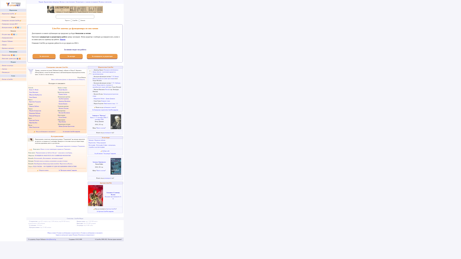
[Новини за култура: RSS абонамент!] (16, 27)
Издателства (92, 142)
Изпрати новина (44, 170)
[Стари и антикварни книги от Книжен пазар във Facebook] (14, 55)
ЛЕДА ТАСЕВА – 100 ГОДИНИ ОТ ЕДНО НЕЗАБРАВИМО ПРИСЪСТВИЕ (55, 166)
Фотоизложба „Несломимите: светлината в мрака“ (48, 158)
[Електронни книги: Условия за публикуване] (15, 13)
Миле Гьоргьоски (34, 127)
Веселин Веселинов (64, 112)
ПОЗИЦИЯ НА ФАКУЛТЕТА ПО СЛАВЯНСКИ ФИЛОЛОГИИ (53, 155)
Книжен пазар (6, 55)
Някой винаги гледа (109, 103)
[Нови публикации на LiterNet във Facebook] (14, 34)
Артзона (4, 69)
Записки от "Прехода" (99, 115)
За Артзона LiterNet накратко (105, 211)
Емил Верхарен (33, 92)
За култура (106, 137)
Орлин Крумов (63, 89)
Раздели (41, 2)
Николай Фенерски (34, 115)
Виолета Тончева (63, 108)
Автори (4, 44)
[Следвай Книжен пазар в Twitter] (16, 55)
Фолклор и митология (105, 2)
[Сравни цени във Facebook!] (17, 58)
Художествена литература (51, 2)
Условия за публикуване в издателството (68, 233)
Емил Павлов (33, 97)
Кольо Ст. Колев (33, 89)
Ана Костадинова (64, 98)
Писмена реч (6, 72)
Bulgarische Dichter (99, 98)
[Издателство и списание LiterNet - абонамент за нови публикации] (12, 34)
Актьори (91, 140)
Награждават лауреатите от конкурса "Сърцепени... (71, 146)
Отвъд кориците (101, 142)
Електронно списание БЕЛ (9, 24)
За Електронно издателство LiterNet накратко (105, 110)
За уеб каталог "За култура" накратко (105, 153)
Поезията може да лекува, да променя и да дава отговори (50, 161)
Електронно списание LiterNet (11, 20)
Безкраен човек (105, 101)
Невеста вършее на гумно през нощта (104, 78)
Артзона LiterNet (106, 183)
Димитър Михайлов (64, 101)
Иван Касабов (33, 122)
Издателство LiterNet (8, 13)
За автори (71, 56)
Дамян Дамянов (110, 98)
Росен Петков (62, 117)
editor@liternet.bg (51, 239)
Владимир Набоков (34, 113)
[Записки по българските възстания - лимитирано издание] (75, 9)
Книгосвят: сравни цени (9, 58)
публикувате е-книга (109, 107)
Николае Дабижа (34, 106)
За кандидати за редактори (102, 56)
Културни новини (7, 27)
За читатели (44, 56)
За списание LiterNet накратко (71, 131)
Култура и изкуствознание (67, 2)
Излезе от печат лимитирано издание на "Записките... (56, 149)
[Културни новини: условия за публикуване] (14, 27)
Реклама (75, 235)
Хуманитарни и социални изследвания (87, 2)
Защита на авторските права (64, 235)
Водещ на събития (100, 140)
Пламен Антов (63, 94)
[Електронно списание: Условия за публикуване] (20, 20)
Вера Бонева (62, 121)
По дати (4, 34)
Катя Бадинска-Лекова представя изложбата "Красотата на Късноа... (53, 163)
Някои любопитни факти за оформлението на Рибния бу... (68, 79)
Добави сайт (105, 151)
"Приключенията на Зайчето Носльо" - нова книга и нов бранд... (54, 152)
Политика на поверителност (86, 235)
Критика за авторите (8, 48)
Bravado (107, 89)
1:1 (117, 103)
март (9, 34)
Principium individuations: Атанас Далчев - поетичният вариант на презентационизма (105, 72)
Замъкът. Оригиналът (99, 162)
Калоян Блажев (63, 103)
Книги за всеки (101, 128)
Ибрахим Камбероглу (35, 94)
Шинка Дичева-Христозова (66, 126)
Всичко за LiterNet (7, 79)
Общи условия (51, 233)
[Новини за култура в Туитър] (20, 27)
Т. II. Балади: (115, 76)
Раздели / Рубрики (7, 41)
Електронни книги (7, 37)
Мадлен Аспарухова (35, 110)
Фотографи (92, 145)
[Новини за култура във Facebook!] (18, 27)
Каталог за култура (7, 65)
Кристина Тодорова (35, 101)
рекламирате (108, 132)
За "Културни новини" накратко (68, 170)
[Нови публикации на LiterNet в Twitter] (16, 34)
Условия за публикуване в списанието (92, 233)
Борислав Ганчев (34, 120)
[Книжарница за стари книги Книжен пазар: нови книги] (12, 55)
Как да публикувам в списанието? (45, 131)
